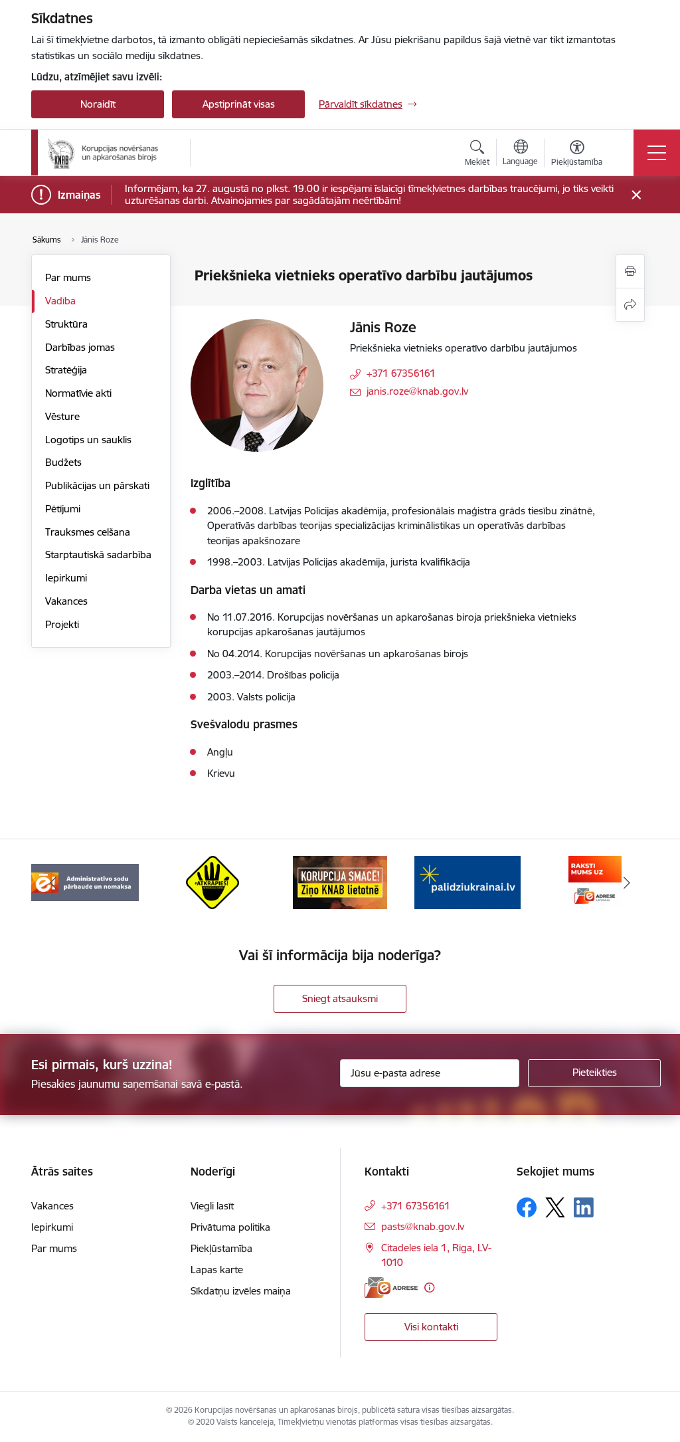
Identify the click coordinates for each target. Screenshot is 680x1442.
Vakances (66, 601)
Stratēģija (66, 369)
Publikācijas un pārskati (97, 485)
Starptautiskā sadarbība (98, 554)
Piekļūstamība (221, 1248)
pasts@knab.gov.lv (422, 1226)
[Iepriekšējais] (53, 882)
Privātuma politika (230, 1227)
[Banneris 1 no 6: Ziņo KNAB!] (340, 881)
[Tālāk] (627, 882)
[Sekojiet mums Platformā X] (555, 1207)
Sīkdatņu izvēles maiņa (241, 1291)
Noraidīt (98, 104)
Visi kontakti (431, 1326)
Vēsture (62, 416)
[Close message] (636, 195)
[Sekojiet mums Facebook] (527, 1207)
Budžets (63, 462)
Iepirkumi (66, 577)
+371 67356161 (401, 373)
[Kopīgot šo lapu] (630, 304)
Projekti (62, 624)
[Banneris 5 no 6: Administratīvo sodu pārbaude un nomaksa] (85, 881)
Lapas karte (217, 1269)
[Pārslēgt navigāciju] (657, 153)
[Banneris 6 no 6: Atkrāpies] (212, 881)
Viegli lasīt (212, 1205)
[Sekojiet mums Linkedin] (584, 1207)
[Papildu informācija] (429, 1287)
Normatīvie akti (78, 393)
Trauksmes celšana (87, 532)
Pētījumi (62, 508)
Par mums (68, 277)
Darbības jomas (80, 347)
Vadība (60, 300)
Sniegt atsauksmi (340, 998)
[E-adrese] (391, 1287)
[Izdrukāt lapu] (630, 271)
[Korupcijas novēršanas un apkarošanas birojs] (105, 153)
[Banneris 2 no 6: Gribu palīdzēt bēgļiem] (467, 881)
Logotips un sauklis (88, 439)
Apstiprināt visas (239, 104)
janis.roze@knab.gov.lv (417, 391)
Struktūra (66, 324)
